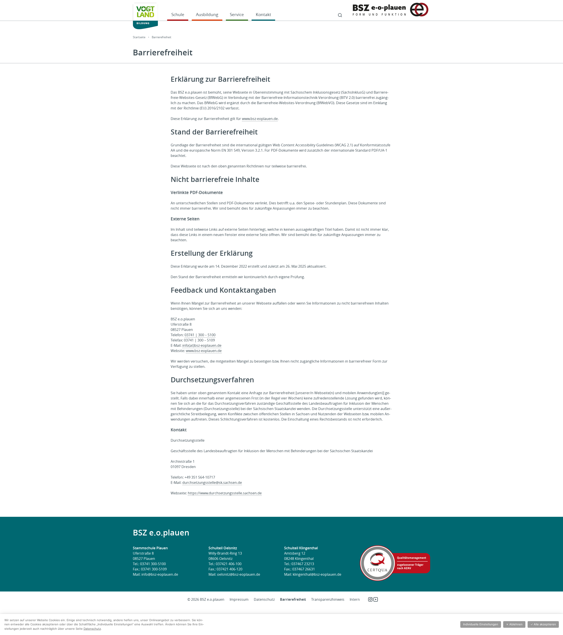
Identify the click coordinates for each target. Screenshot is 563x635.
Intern (355, 599)
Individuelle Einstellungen (480, 624)
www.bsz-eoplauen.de (260, 118)
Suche (340, 15)
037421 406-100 (228, 563)
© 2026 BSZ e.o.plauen (205, 599)
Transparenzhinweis (327, 599)
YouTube (375, 599)
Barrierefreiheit (293, 599)
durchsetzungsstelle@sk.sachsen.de (212, 482)
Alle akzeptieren (543, 624)
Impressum (239, 599)
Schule (177, 14)
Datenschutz (264, 599)
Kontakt (263, 14)
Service (237, 14)
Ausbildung (207, 14)
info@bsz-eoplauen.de (159, 574)
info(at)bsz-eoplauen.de (201, 345)
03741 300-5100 (153, 563)
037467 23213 (302, 563)
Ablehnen (514, 624)
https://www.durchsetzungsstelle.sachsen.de (225, 493)
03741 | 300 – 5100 (200, 334)
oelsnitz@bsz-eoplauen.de (238, 574)
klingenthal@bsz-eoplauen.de (317, 574)
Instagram (370, 599)
